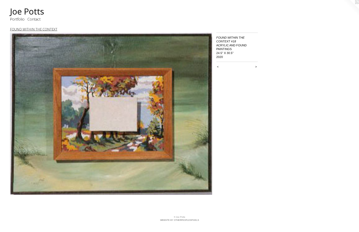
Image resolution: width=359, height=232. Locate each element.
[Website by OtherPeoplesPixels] (350, 8)
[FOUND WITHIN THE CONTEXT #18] (111, 114)
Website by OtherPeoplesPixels (179, 220)
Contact (34, 19)
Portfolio (17, 19)
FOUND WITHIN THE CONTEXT (33, 29)
